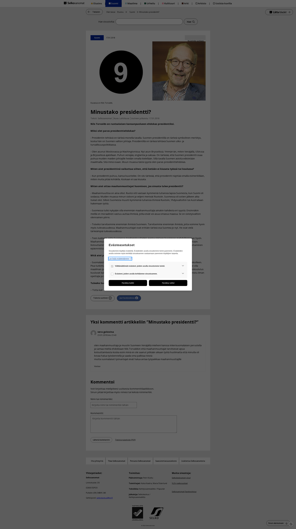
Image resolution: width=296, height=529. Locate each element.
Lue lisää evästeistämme (119, 259)
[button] (183, 266)
